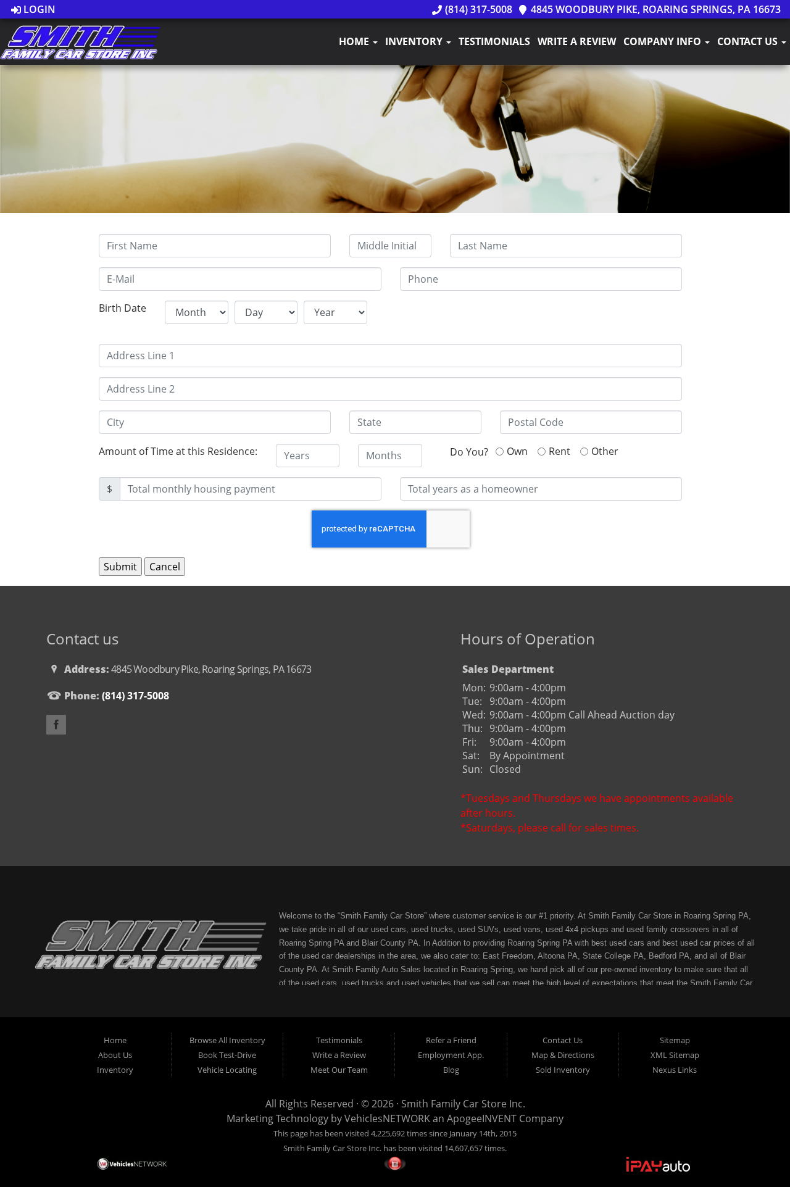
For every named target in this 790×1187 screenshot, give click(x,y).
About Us (115, 1054)
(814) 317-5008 (477, 9)
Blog (451, 1069)
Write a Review (577, 41)
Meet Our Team (339, 1069)
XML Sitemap (675, 1054)
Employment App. (451, 1054)
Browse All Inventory (227, 1040)
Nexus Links (674, 1069)
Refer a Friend (451, 1040)
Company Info (663, 41)
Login (38, 9)
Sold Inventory (563, 1069)
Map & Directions (562, 1054)
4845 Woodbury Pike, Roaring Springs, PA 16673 (654, 9)
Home (355, 41)
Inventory (415, 41)
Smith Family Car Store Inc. (463, 1103)
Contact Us (748, 41)
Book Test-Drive (227, 1054)
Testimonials (494, 41)
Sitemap (675, 1040)
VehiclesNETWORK (387, 1118)
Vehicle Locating (227, 1069)
